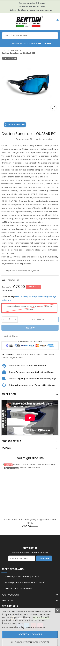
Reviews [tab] (6, 448)
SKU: (3, 280)
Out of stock (26, 514)
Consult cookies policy (13, 627)
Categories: (8, 354)
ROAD (30, 354)
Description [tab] (8, 394)
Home (19, 354)
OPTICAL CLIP (19, 357)
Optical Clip (48, 354)
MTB (25, 354)
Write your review (44, 139)
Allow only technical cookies (30, 642)
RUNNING (38, 354)
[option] (30, 84)
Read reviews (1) (24, 139)
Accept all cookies (30, 634)
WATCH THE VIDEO (16, 124)
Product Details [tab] (11, 441)
